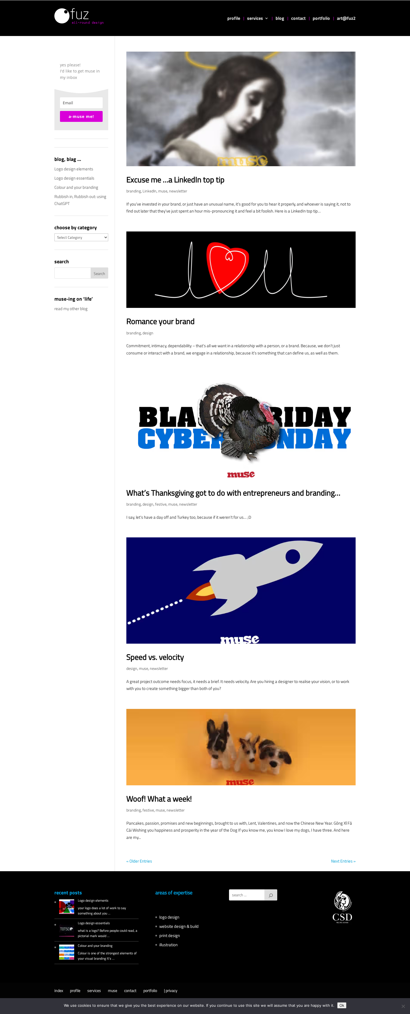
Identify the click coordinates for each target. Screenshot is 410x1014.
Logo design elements (73, 169)
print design (169, 935)
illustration (168, 944)
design (148, 333)
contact (298, 18)
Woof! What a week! (159, 799)
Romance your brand (160, 321)
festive (161, 504)
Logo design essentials (74, 178)
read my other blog (71, 308)
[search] (270, 894)
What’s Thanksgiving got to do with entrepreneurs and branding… (233, 493)
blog (280, 18)
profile (233, 18)
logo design (169, 917)
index (58, 990)
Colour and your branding (76, 187)
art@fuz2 (346, 18)
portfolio (321, 18)
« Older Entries (139, 861)
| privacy (170, 990)
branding (133, 191)
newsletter (178, 191)
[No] (403, 1006)
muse (162, 191)
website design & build (179, 926)
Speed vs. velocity (155, 657)
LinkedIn (149, 191)
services (255, 18)
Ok (341, 1005)
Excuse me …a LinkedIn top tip (175, 179)
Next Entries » (343, 861)
